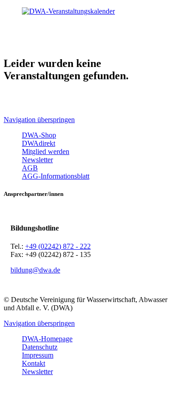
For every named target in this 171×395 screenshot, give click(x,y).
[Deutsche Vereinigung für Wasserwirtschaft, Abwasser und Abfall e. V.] (85, 11)
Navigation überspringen (39, 119)
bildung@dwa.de (35, 270)
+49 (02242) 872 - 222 (58, 246)
